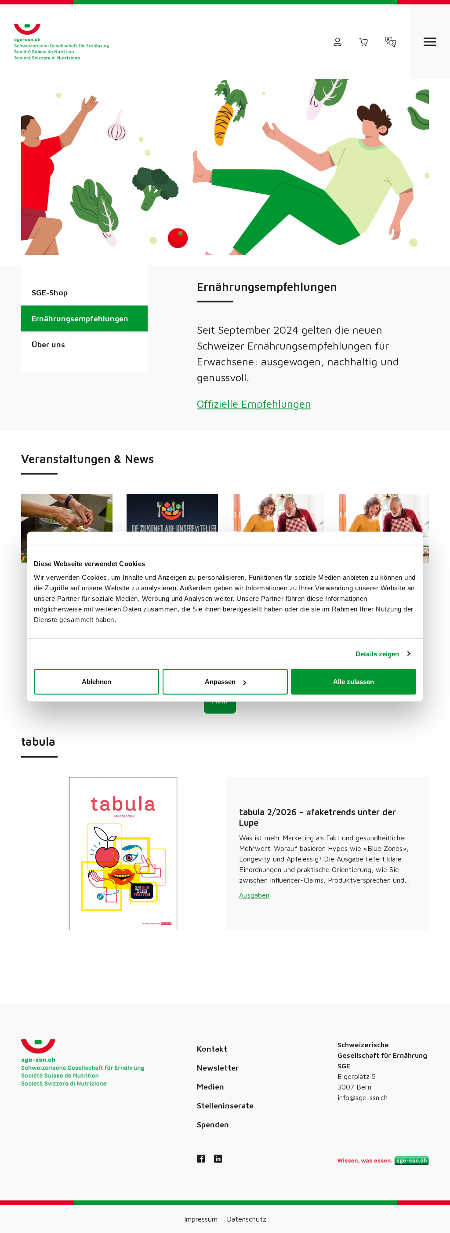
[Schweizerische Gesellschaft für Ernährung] (61, 41)
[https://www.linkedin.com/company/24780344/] (218, 1159)
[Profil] (337, 42)
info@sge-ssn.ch (363, 1097)
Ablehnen (96, 681)
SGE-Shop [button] (50, 292)
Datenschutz (246, 1219)
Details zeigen (377, 653)
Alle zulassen (353, 681)
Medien (210, 1086)
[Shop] (364, 42)
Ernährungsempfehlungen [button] (80, 318)
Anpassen (220, 681)
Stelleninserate (225, 1105)
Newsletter (218, 1067)
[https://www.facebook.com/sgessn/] (201, 1159)
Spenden (213, 1124)
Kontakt (212, 1048)
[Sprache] (390, 42)
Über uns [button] (48, 344)
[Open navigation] (430, 41)
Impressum (201, 1219)
